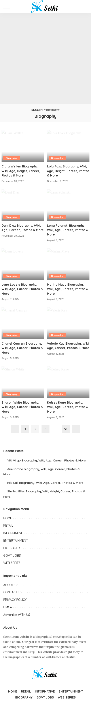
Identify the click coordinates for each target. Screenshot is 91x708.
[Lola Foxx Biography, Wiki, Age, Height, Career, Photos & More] (68, 146)
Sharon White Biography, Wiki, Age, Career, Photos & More (22, 407)
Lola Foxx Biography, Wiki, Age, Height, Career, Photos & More (68, 170)
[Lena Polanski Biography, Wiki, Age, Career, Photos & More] (68, 205)
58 (65, 429)
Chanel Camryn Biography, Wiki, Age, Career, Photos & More (22, 348)
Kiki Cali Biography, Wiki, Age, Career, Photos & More (45, 482)
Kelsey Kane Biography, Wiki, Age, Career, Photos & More (67, 407)
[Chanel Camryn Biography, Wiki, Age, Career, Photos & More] (23, 323)
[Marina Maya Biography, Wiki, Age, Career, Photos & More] (68, 264)
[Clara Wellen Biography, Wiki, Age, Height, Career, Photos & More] (23, 146)
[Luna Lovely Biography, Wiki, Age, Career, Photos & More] (23, 264)
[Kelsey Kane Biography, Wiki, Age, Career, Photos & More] (68, 382)
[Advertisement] (45, 58)
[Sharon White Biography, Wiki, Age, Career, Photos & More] (23, 382)
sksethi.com (11, 636)
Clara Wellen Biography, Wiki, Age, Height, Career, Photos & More (21, 170)
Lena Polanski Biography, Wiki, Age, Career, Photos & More (67, 230)
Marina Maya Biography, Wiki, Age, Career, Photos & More (67, 289)
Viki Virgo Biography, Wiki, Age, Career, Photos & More (46, 460)
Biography (11, 158)
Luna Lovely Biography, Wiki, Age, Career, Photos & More (22, 289)
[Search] (84, 6)
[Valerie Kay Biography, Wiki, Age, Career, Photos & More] (68, 323)
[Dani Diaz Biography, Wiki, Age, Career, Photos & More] (23, 205)
